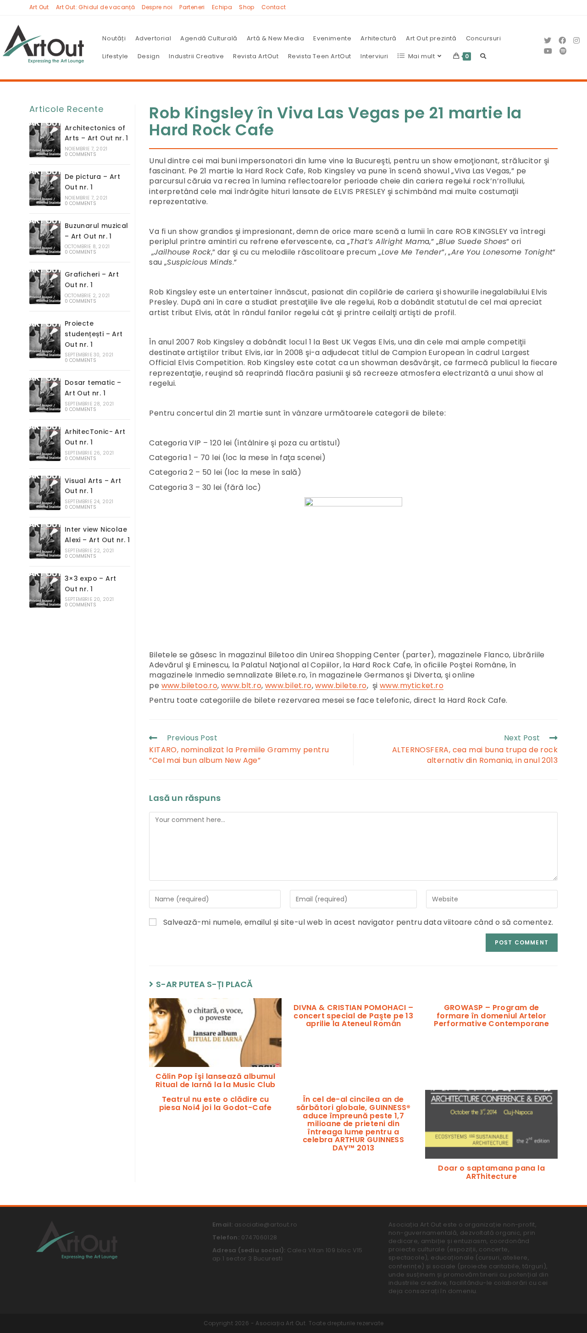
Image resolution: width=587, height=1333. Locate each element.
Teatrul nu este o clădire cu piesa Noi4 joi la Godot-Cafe (215, 1103)
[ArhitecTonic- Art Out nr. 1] (45, 444)
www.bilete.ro (340, 685)
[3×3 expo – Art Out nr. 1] (45, 590)
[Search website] (483, 56)
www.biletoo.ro (189, 685)
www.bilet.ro (288, 685)
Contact (273, 7)
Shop (247, 7)
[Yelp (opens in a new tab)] (563, 51)
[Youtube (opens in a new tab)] (548, 51)
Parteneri (192, 7)
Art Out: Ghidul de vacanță (95, 7)
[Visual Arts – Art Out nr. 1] (45, 493)
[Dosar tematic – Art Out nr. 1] (45, 395)
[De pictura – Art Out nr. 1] (45, 189)
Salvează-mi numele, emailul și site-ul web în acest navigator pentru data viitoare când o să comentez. (358, 922)
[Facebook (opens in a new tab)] (562, 40)
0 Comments (80, 154)
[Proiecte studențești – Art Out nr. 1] (45, 341)
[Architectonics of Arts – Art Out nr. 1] (45, 140)
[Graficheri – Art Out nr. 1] (45, 287)
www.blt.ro (241, 685)
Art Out (39, 7)
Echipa (222, 7)
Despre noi (157, 7)
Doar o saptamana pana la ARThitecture (491, 1172)
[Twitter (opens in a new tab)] (547, 40)
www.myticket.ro (411, 685)
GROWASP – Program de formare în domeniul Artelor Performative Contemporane (491, 1016)
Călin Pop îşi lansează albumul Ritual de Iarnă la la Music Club (215, 1080)
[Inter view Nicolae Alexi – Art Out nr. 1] (45, 541)
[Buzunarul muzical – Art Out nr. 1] (45, 238)
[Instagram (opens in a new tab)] (576, 40)
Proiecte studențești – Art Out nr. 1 (94, 334)
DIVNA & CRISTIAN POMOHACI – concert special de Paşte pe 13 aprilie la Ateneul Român (354, 1016)
